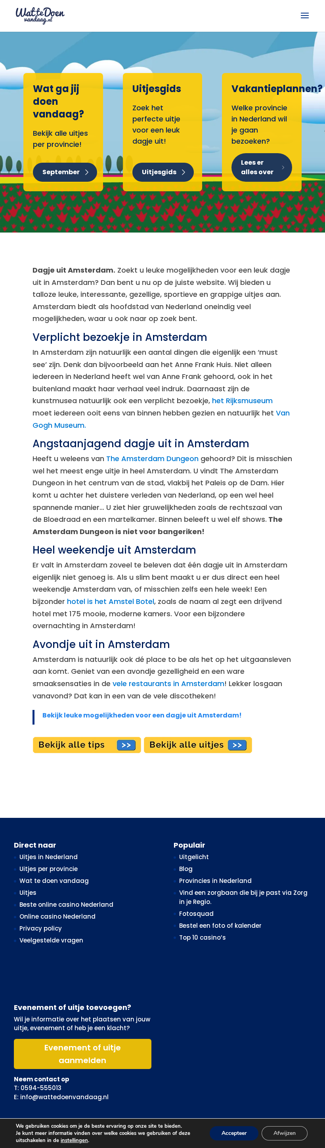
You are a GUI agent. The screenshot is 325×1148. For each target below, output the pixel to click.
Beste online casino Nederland (66, 904)
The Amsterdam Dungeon (152, 458)
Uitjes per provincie (48, 869)
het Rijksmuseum (242, 401)
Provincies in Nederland (215, 881)
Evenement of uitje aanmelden (82, 1054)
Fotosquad (196, 914)
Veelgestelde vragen (51, 940)
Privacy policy (40, 928)
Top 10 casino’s (202, 937)
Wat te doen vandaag (54, 881)
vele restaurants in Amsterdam (168, 683)
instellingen (74, 1140)
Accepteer (234, 1133)
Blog (186, 869)
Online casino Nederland (57, 916)
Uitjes (27, 892)
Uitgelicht (194, 857)
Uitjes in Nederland (48, 857)
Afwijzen (284, 1133)
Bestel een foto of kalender (220, 925)
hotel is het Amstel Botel (110, 601)
